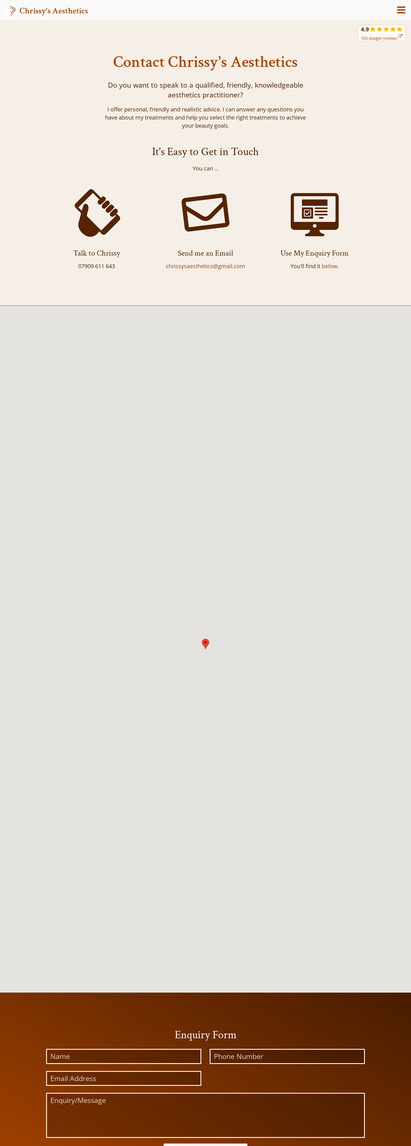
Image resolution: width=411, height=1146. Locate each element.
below (329, 266)
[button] (205, 644)
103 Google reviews (379, 38)
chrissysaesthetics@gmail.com (205, 266)
